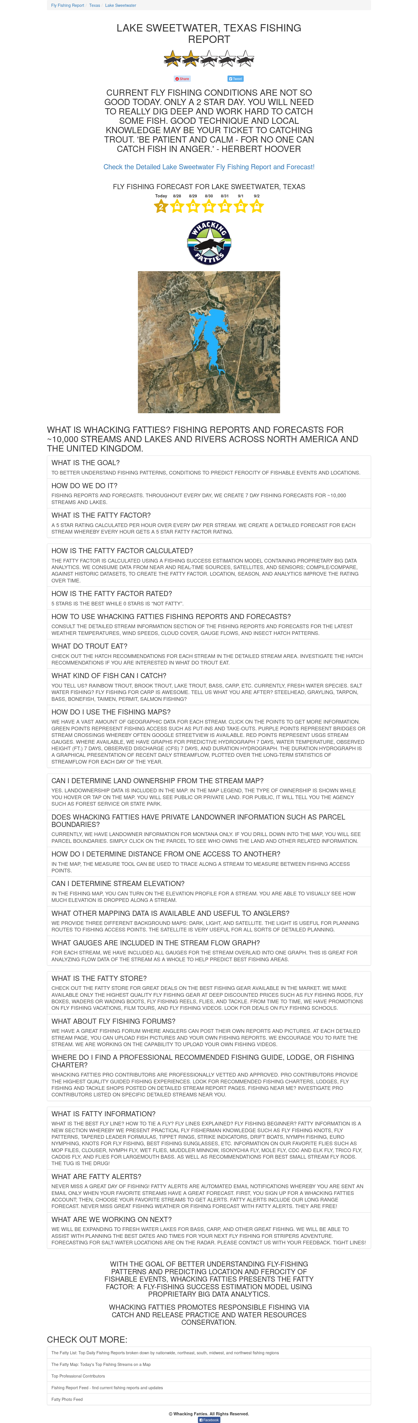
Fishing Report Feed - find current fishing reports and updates (107, 1387)
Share (184, 78)
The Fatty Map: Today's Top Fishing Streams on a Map (101, 1364)
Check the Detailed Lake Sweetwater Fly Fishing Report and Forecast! (209, 166)
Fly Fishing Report (67, 5)
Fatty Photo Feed (67, 1399)
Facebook (210, 1419)
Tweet (237, 78)
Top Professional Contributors (78, 1376)
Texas (94, 5)
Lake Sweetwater (120, 5)
